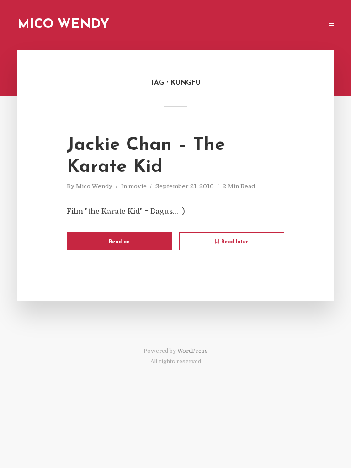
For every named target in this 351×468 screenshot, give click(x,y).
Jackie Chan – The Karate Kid (146, 156)
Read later (234, 242)
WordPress (192, 351)
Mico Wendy (63, 24)
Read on (119, 242)
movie (137, 186)
